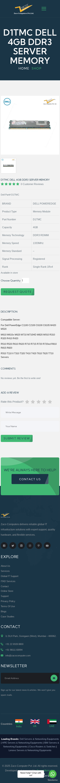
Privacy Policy (8, 601)
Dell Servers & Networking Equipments (39, 739)
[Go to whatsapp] (52, 774)
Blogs (3, 611)
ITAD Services (8, 581)
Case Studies (7, 616)
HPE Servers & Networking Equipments (22, 742)
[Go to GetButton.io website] (53, 780)
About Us (5, 566)
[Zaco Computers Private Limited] (24, 8)
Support (5, 596)
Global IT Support (9, 576)
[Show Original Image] (8, 166)
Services (5, 571)
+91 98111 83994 (13, 649)
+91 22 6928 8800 (14, 644)
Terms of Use (8, 606)
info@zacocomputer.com (18, 655)
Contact (5, 586)
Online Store (7, 591)
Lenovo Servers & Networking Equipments (30, 750)
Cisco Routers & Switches (42, 746)
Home (23, 68)
